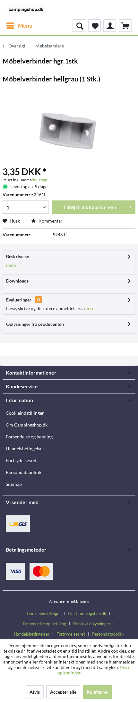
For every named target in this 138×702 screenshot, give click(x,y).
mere (11, 265)
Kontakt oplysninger (91, 623)
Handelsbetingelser (25, 448)
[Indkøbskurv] (125, 25)
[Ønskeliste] (94, 25)
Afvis (35, 692)
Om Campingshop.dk (26, 424)
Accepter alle (63, 692)
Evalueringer (18, 299)
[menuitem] (19, 25)
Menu (25, 25)
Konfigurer (97, 692)
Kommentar (50, 221)
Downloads (17, 280)
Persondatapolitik (23, 472)
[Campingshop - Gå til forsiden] (26, 9)
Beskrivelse (17, 256)
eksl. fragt (39, 179)
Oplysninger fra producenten (35, 324)
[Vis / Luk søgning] (79, 25)
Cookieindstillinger (25, 413)
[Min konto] (109, 25)
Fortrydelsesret (21, 460)
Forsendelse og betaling (29, 436)
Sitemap (14, 484)
